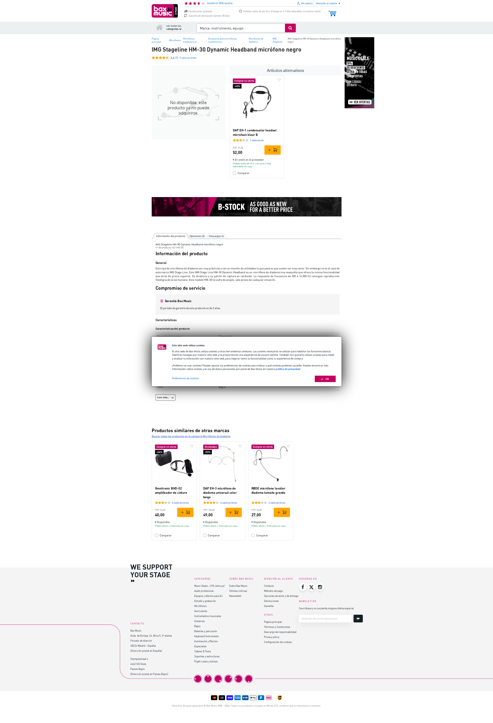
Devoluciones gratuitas (200, 11)
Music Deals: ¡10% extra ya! (209, 585)
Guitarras (199, 621)
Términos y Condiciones (277, 626)
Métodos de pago (273, 590)
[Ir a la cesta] (332, 11)
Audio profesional (204, 590)
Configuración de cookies (278, 642)
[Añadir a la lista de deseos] (279, 80)
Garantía (269, 606)
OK (327, 378)
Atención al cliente (278, 578)
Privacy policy (271, 637)
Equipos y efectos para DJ (208, 595)
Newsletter (235, 595)
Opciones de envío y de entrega (281, 595)
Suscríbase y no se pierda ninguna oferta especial (326, 608)
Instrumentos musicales (207, 616)
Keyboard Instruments (206, 636)
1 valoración (257, 140)
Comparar (243, 173)
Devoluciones (271, 600)
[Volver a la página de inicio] (159, 27)
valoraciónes (188, 57)
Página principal (273, 621)
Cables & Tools (202, 651)
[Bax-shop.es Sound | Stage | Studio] (165, 11)
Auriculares (200, 611)
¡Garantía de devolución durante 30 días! (209, 15)
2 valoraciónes (276, 502)
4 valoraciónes (180, 502)
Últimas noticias (238, 590)
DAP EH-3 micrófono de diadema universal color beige (220, 492)
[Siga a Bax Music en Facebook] (303, 587)
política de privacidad (288, 369)
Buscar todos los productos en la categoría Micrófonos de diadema (191, 436)
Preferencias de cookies (185, 378)
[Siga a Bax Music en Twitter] (311, 587)
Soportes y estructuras (207, 656)
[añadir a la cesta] (272, 150)
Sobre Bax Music (238, 585)
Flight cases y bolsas (206, 661)
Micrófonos (200, 606)
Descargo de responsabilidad (280, 631)
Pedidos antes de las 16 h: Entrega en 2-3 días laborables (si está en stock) (282, 11)
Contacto (269, 585)
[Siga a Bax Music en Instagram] (320, 587)
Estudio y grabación (205, 600)
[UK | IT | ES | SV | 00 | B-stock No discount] (247, 206)
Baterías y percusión (205, 631)
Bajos (197, 626)
